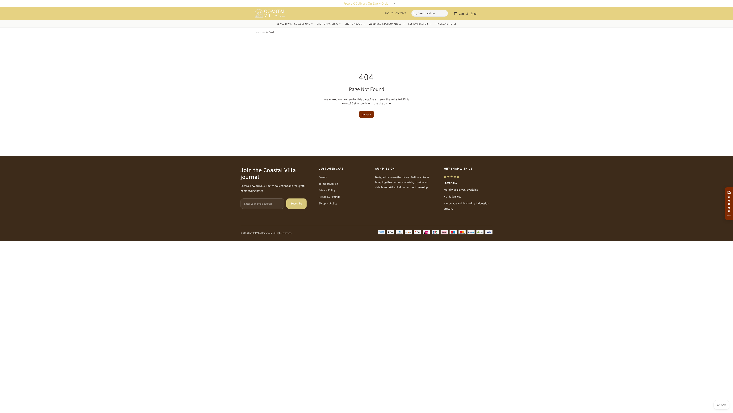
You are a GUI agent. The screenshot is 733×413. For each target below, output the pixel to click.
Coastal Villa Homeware (270, 13)
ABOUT (389, 13)
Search (323, 177)
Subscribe (296, 203)
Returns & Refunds (329, 196)
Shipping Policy (328, 203)
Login (474, 13)
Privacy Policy (327, 190)
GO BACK (366, 114)
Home (257, 32)
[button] (729, 203)
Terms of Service (328, 183)
